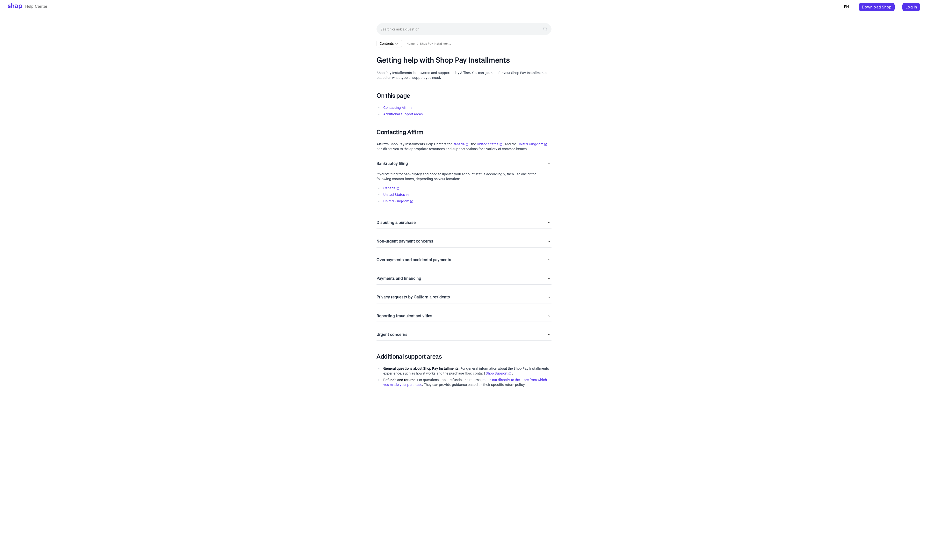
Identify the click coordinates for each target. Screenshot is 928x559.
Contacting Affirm (397, 107)
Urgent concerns (392, 334)
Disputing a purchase (396, 222)
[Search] (545, 29)
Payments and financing (399, 278)
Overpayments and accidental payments (414, 259)
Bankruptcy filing (392, 163)
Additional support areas (403, 114)
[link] (28, 7)
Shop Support (497, 373)
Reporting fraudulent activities (404, 315)
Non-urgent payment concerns (405, 241)
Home (410, 43)
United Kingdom (530, 144)
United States (488, 144)
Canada (458, 144)
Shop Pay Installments (435, 43)
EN (846, 6)
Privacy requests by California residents (413, 296)
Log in (911, 7)
